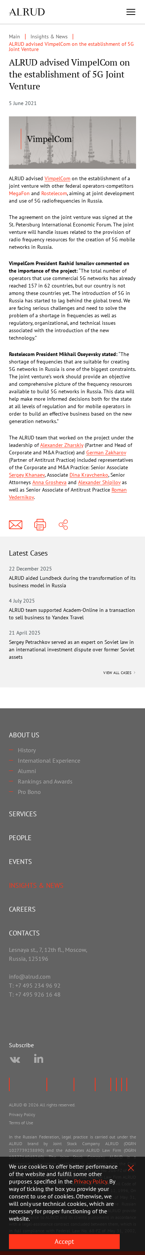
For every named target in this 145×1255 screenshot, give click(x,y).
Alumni (27, 771)
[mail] (15, 524)
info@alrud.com (30, 976)
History (27, 750)
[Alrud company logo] (27, 12)
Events (20, 861)
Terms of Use (21, 1122)
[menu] (131, 12)
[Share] (63, 525)
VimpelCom (57, 178)
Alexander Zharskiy (61, 445)
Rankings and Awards (45, 781)
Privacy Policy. (91, 1181)
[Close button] (131, 1168)
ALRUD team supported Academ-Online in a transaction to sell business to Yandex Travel (72, 614)
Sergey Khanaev (27, 474)
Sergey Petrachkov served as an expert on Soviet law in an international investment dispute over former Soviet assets (72, 649)
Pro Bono (29, 792)
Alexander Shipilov (99, 482)
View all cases (117, 672)
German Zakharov (106, 452)
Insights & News (36, 885)
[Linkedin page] (38, 1060)
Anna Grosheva (49, 482)
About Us (24, 735)
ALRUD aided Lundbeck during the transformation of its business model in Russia (72, 582)
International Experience (49, 760)
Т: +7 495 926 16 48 (35, 994)
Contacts (24, 933)
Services (23, 814)
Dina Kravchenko (89, 474)
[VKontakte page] (15, 1060)
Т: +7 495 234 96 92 (35, 985)
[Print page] (40, 525)
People (20, 837)
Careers (22, 909)
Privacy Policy (22, 1114)
